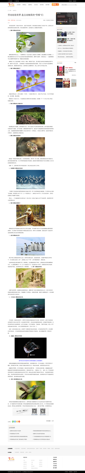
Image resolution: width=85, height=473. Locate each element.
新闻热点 (24, 4)
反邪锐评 (40, 460)
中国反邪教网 (17, 448)
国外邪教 (25, 468)
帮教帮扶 (40, 464)
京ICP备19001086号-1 (18, 471)
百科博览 (42, 4)
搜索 (75, 4)
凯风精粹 (40, 466)
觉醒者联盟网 (57, 448)
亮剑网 (41, 448)
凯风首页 (10, 1)
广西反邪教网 (23, 448)
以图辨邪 (25, 462)
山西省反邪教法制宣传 (31, 448)
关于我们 (66, 471)
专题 (32, 462)
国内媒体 (32, 466)
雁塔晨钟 (44, 448)
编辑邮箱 (70, 471)
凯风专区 (25, 457)
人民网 (26, 452)
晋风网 (37, 448)
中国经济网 (22, 452)
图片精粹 (47, 4)
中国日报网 (17, 452)
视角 (32, 464)
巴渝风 (52, 448)
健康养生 (30, 4)
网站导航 (17, 1)
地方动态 (32, 460)
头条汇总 (14, 10)
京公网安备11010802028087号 (27, 471)
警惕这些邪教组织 (34, 468)
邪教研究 (25, 464)
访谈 (24, 460)
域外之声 (25, 466)
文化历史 (36, 4)
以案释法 (40, 462)
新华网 (30, 452)
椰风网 (49, 448)
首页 (10, 10)
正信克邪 (18, 4)
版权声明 (75, 471)
